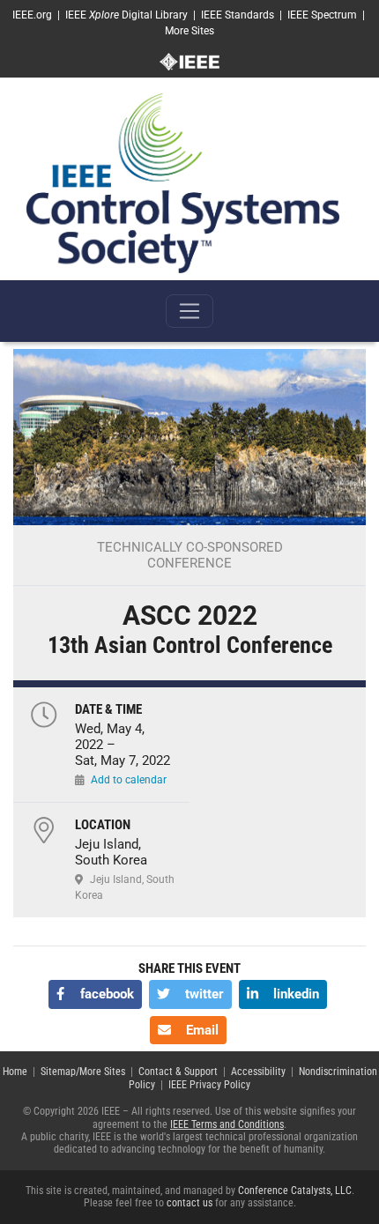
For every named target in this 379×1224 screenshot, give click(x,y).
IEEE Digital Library (126, 15)
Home (15, 1071)
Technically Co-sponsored (190, 547)
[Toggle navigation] (189, 311)
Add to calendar (129, 780)
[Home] (182, 182)
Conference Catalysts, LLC (295, 1190)
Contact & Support (178, 1071)
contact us (189, 1203)
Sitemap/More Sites (83, 1071)
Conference (189, 563)
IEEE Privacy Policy (209, 1085)
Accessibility (258, 1071)
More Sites (189, 31)
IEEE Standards (237, 15)
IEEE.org (32, 15)
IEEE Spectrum (322, 15)
